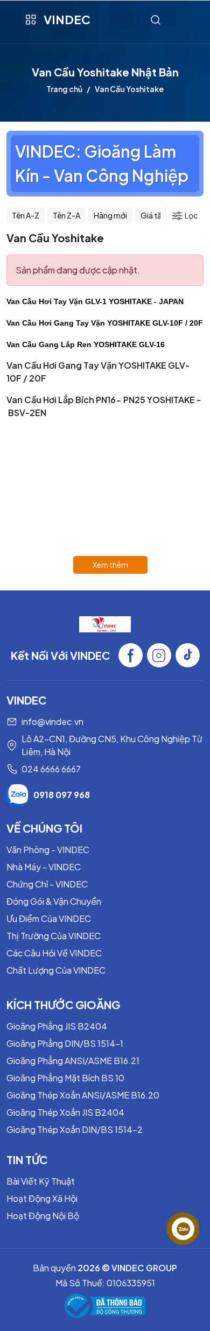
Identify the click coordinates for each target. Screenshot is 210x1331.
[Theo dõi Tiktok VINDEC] (188, 655)
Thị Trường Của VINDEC (53, 935)
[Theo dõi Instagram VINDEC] (159, 655)
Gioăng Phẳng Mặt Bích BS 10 (65, 1077)
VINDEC (67, 19)
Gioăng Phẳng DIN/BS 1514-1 (64, 1043)
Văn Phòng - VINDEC (47, 849)
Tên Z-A (66, 215)
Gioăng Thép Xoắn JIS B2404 (65, 1112)
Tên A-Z (25, 215)
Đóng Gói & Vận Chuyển (53, 901)
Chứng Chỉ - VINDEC (47, 884)
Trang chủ (64, 89)
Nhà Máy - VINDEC (43, 866)
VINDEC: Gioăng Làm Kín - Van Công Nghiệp (101, 163)
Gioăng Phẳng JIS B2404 (56, 1026)
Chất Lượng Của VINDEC (56, 970)
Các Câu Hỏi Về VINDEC (54, 953)
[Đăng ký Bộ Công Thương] (105, 1306)
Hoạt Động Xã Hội (42, 1198)
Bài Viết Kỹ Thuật (40, 1181)
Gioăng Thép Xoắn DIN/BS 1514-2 (74, 1129)
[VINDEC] (104, 623)
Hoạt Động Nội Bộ (42, 1215)
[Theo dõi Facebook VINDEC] (130, 655)
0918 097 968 (61, 794)
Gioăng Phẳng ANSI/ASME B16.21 (72, 1060)
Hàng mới (110, 215)
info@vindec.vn (52, 721)
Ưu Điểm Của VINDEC (48, 918)
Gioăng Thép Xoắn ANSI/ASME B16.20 (82, 1095)
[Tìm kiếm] (155, 20)
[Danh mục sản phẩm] (30, 20)
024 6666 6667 (51, 768)
